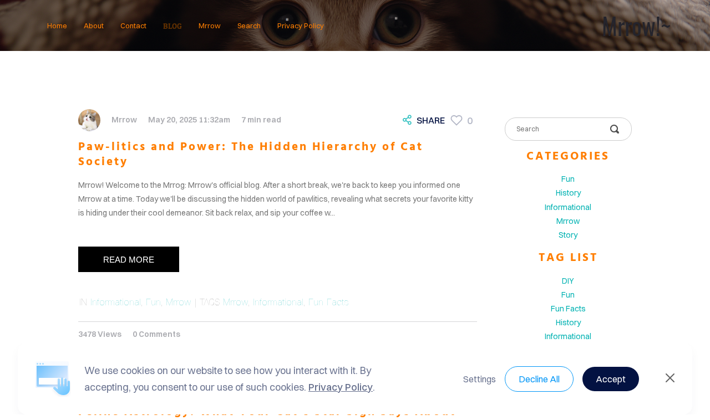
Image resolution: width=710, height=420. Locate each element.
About (94, 25)
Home (57, 25)
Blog (172, 25)
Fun (153, 302)
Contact (133, 25)
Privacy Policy (300, 25)
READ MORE (128, 259)
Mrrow (210, 25)
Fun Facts (328, 302)
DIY (568, 281)
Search (249, 25)
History (568, 193)
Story (568, 235)
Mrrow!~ (636, 25)
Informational (115, 302)
